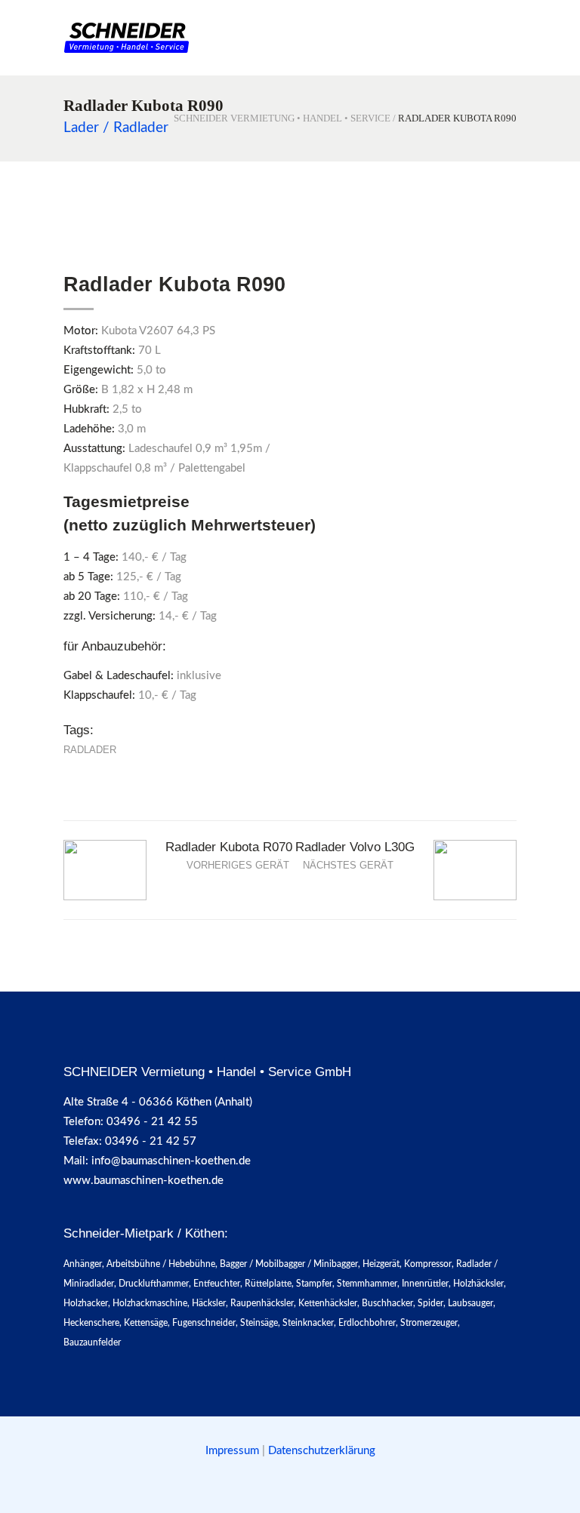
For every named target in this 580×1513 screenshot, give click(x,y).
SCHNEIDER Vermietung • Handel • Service (282, 118)
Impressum (233, 1450)
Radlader (89, 749)
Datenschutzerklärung (321, 1450)
